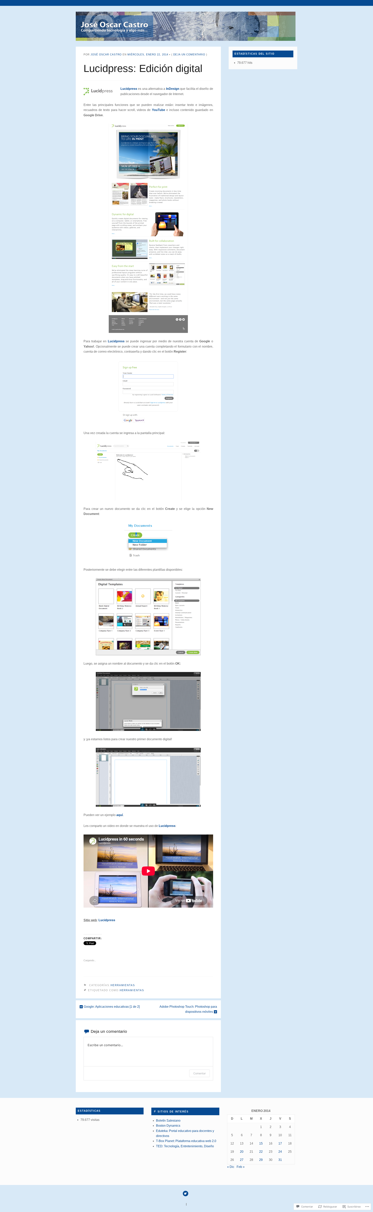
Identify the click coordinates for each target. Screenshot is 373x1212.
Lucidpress (128, 88)
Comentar (199, 1073)
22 (261, 1151)
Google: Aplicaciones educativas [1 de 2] (112, 1006)
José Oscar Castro (106, 54)
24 (280, 1151)
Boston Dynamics (168, 1125)
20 (241, 1151)
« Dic (230, 1166)
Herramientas (123, 985)
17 (280, 1143)
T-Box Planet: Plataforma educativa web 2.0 (186, 1141)
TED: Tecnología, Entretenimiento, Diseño (185, 1146)
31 (280, 1159)
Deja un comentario (189, 54)
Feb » (241, 1166)
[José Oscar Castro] (186, 26)
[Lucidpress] (148, 228)
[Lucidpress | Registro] (148, 392)
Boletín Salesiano (168, 1120)
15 (261, 1143)
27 (241, 1159)
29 (261, 1159)
